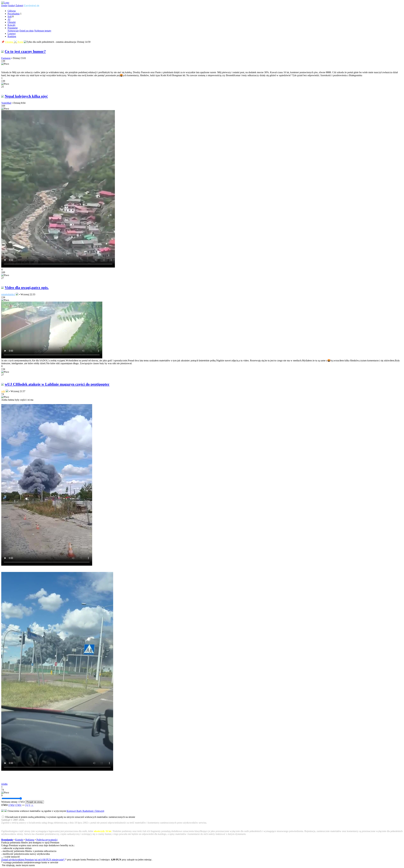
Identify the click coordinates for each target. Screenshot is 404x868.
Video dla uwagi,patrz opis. (27, 287)
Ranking (12, 36)
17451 (18, 805)
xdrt (3, 391)
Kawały (11, 25)
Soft (10, 16)
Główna (12, 10)
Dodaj (4, 5)
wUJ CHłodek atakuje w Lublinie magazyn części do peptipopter (57, 384)
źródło (4, 784)
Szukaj (11, 5)
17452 (11, 805)
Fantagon (6, 58)
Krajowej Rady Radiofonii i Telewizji (85, 811)
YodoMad (6, 103)
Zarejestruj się (31, 5)
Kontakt (19, 839)
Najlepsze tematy (42, 30)
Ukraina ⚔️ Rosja (14, 42)
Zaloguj (19, 5)
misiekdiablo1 (8, 294)
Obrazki (12, 22)
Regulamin (7, 839)
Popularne (13, 27)
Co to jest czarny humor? (25, 51)
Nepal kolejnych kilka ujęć (26, 96)
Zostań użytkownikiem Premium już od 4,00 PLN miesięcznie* (33, 859)
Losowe (12, 33)
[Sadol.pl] (5, 2)
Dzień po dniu (26, 30)
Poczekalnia (14, 13)
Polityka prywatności (46, 839)
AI (9, 19)
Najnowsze (13, 30)
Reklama (29, 839)
